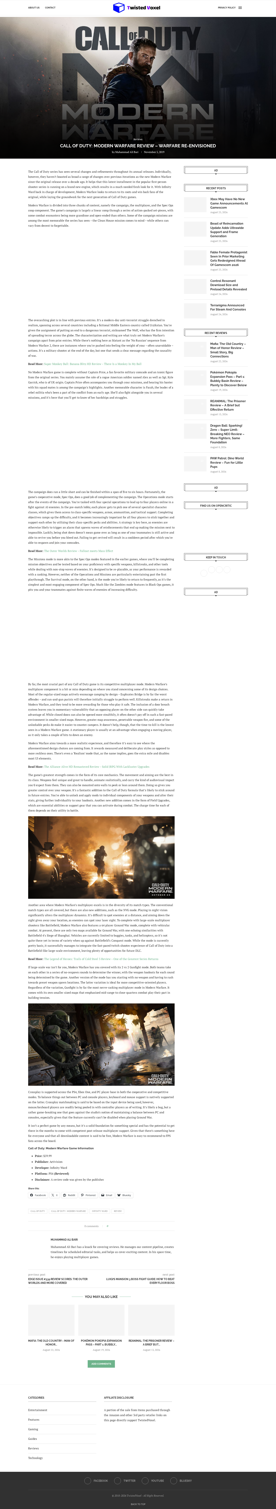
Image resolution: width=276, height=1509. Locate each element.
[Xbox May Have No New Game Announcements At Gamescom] (195, 204)
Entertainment (37, 1410)
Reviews (33, 1448)
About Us (33, 7)
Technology (35, 1458)
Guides (32, 1439)
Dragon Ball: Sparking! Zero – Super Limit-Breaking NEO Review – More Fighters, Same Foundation (227, 434)
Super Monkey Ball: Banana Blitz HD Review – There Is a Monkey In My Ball (93, 364)
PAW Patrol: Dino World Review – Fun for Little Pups (227, 463)
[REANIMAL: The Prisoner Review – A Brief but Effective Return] (151, 1320)
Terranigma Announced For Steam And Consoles (228, 307)
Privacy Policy (227, 7)
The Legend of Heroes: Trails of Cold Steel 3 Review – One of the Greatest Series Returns (101, 959)
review (118, 1211)
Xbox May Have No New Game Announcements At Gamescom (229, 203)
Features (33, 1419)
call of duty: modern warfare (68, 1211)
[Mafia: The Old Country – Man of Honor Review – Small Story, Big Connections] (51, 1320)
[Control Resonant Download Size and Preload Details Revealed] (195, 286)
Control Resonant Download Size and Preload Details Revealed (228, 285)
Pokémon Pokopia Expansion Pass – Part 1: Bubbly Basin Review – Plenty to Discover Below (228, 379)
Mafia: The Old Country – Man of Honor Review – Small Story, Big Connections (228, 350)
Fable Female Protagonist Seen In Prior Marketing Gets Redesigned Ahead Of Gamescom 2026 (228, 259)
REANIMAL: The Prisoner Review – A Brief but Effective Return (228, 405)
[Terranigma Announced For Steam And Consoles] (195, 310)
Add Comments (101, 1363)
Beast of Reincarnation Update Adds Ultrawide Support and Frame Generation (227, 230)
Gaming (33, 1429)
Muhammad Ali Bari (126, 152)
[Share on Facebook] (112, 1226)
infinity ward (100, 1211)
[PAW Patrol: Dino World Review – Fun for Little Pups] (195, 463)
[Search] (246, 7)
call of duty (38, 1211)
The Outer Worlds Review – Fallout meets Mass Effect (78, 551)
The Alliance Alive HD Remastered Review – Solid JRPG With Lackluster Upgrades (96, 767)
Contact (50, 7)
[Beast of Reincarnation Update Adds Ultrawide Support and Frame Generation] (195, 229)
